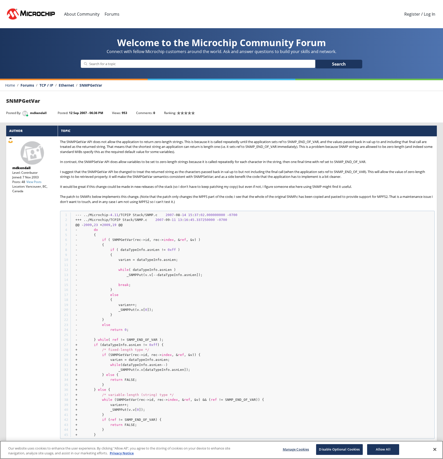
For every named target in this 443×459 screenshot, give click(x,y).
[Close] (434, 449)
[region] (221, 450)
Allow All (383, 449)
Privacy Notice (122, 453)
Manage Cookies (296, 449)
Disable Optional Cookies (339, 449)
